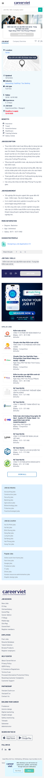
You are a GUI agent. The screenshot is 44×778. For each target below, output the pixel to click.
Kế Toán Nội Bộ (18, 388)
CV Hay (4, 606)
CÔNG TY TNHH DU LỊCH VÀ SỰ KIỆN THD (26, 450)
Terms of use (6, 672)
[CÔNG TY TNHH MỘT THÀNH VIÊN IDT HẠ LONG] (7, 406)
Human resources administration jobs (17, 574)
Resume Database (8, 642)
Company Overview (19, 41)
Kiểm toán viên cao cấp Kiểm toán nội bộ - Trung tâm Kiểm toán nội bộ (20, 263)
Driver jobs (8, 572)
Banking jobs (8, 500)
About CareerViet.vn (9, 660)
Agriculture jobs (9, 503)
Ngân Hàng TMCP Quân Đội (22, 424)
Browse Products (8, 648)
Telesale (4, 721)
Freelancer (5, 706)
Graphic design (7, 715)
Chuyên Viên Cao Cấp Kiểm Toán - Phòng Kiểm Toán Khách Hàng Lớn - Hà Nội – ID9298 (26, 358)
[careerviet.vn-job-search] (9, 738)
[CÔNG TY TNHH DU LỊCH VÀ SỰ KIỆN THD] (7, 451)
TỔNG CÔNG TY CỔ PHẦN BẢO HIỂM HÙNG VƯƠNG (26, 346)
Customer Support (8, 681)
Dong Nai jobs (9, 533)
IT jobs (6, 569)
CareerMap (5, 612)
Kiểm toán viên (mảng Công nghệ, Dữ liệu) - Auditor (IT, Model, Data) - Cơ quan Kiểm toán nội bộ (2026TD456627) (27, 419)
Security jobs (8, 497)
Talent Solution (7, 645)
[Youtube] (9, 749)
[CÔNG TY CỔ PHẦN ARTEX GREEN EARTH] (7, 463)
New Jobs (5, 603)
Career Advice (6, 615)
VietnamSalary (7, 609)
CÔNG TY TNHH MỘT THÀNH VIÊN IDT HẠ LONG (26, 405)
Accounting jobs (9, 492)
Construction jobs (10, 494)
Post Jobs (5, 639)
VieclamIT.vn (6, 693)
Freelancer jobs (9, 566)
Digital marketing (8, 712)
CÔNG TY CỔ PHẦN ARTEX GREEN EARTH (26, 462)
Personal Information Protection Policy (15, 675)
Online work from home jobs (13, 558)
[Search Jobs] (40, 10)
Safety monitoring (8, 718)
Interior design (7, 709)
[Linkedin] (5, 749)
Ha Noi (7, 52)
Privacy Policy (6, 663)
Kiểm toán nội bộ (19, 330)
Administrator (6, 726)
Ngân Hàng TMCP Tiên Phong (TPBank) (22, 31)
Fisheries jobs (9, 508)
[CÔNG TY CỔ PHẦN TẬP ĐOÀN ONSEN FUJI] (7, 334)
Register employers (8, 651)
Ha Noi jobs (8, 527)
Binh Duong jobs (9, 530)
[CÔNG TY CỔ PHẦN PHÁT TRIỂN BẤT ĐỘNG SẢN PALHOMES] (7, 392)
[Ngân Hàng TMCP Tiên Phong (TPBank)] (7, 378)
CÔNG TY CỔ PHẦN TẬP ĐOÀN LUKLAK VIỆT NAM (25, 437)
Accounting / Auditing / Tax (14, 83)
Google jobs (8, 563)
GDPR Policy (6, 666)
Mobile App (5, 621)
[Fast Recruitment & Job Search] (22, 3)
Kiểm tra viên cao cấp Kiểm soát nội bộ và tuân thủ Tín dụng (26, 375)
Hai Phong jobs (9, 541)
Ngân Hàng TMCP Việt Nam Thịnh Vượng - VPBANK (26, 364)
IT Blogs (4, 618)
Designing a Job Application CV (19, 244)
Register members (8, 629)
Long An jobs (8, 536)
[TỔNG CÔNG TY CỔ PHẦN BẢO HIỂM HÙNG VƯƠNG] (7, 346)
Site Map (5, 623)
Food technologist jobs (12, 511)
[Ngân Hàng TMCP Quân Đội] (7, 419)
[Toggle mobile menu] (3, 3)
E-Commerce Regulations (10, 669)
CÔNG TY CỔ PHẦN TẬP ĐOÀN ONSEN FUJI (27, 333)
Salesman (5, 723)
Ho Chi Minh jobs (10, 525)
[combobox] (20, 10)
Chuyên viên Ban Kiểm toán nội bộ (25, 342)
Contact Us (5, 696)
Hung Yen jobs (9, 544)
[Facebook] (2, 749)
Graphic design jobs (11, 577)
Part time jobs (9, 560)
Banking (27, 83)
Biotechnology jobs (10, 505)
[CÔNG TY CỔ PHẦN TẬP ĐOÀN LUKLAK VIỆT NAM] (7, 437)
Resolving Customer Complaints (13, 678)
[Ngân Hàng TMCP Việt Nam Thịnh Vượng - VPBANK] (7, 360)
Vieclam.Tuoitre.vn (8, 691)
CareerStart (6, 626)
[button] (36, 41)
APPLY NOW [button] (22, 35)
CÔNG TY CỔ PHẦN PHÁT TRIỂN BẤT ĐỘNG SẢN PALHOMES (27, 392)
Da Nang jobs (8, 538)
